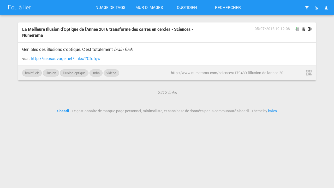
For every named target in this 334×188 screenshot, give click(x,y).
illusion (51, 73)
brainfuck (32, 73)
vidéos (111, 73)
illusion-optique (74, 73)
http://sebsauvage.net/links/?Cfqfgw (65, 58)
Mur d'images (149, 7)
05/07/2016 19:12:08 (272, 28)
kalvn (272, 111)
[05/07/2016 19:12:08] (309, 72)
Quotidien (187, 7)
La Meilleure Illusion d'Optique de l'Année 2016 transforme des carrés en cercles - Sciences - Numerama (107, 32)
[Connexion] (326, 8)
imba (96, 73)
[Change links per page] (307, 8)
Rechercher (228, 7)
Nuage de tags (110, 7)
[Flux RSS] (316, 8)
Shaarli (63, 111)
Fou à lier (19, 7)
